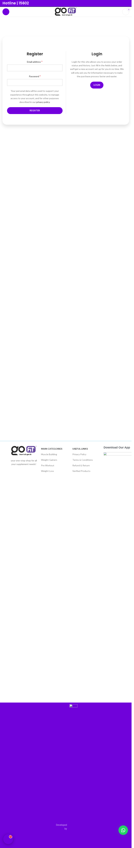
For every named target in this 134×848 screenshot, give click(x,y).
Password (35, 76)
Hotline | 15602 (15, 3)
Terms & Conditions (82, 459)
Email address (34, 61)
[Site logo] (66, 11)
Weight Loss (47, 471)
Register (35, 110)
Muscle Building (49, 454)
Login (96, 85)
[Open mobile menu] (6, 12)
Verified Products (81, 471)
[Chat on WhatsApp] (123, 830)
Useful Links (80, 448)
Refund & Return (81, 465)
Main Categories (51, 448)
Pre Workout (47, 465)
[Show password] (59, 82)
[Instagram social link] (127, 3)
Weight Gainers (49, 459)
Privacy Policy (79, 454)
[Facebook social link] (123, 3)
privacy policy (43, 102)
